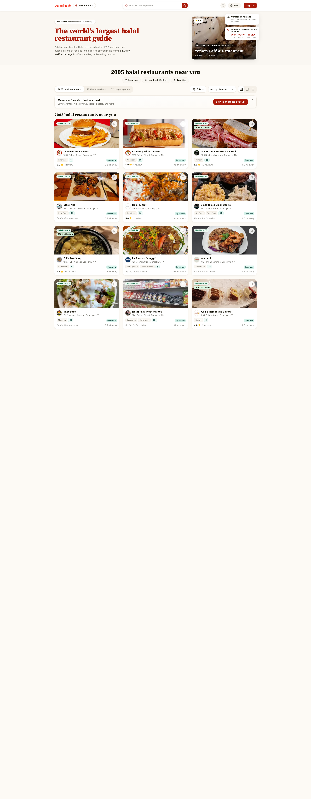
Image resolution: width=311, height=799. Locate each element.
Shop (236, 5)
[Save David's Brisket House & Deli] (251, 124)
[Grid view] (241, 89)
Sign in (250, 5)
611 (120, 89)
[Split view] (247, 89)
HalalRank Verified (157, 80)
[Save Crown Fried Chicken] (114, 124)
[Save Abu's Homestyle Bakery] (251, 284)
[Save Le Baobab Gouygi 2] (183, 230)
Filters (200, 89)
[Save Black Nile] (114, 177)
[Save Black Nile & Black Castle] (251, 177)
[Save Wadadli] (251, 230)
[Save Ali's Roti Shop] (114, 230)
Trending (181, 80)
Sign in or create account (230, 101)
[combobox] (154, 5)
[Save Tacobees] (114, 284)
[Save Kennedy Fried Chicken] (183, 124)
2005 (69, 89)
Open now (133, 80)
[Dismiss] (252, 99)
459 (96, 89)
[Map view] (253, 89)
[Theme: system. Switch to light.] (223, 5)
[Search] (185, 5)
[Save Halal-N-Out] (183, 177)
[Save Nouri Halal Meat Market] (183, 284)
